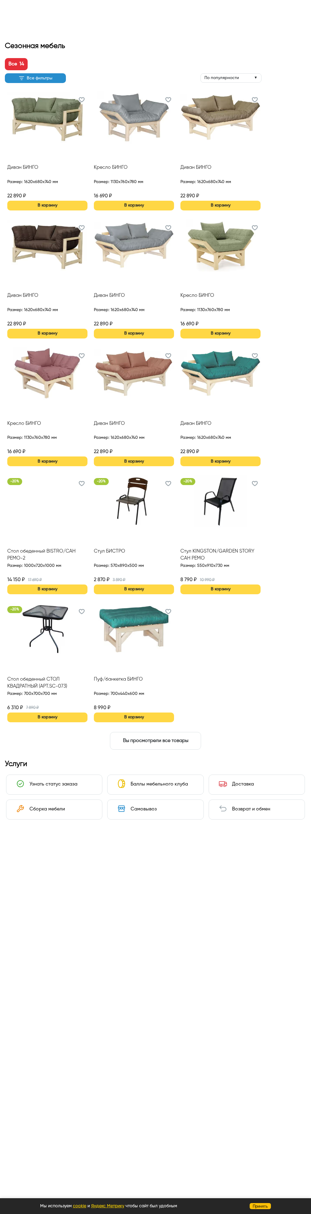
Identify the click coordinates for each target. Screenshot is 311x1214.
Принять (260, 1206)
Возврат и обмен (251, 809)
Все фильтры (39, 78)
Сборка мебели (47, 809)
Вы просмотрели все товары (155, 740)
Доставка (243, 784)
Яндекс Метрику (107, 1206)
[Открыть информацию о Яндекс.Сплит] (29, 189)
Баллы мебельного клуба (159, 784)
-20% (14, 481)
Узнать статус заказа (53, 784)
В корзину (47, 205)
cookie (79, 1206)
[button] (81, 100)
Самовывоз (144, 809)
